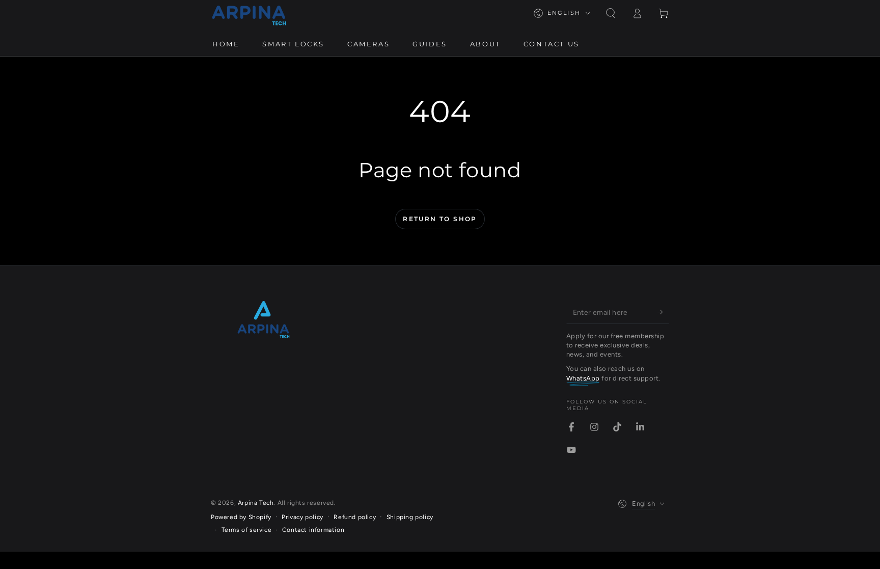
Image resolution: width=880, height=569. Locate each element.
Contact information (313, 529)
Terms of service (247, 529)
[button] (610, 13)
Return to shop (440, 219)
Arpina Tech (256, 502)
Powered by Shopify (241, 517)
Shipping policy (410, 517)
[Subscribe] (663, 312)
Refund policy (355, 517)
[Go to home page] (249, 13)
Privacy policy (302, 517)
